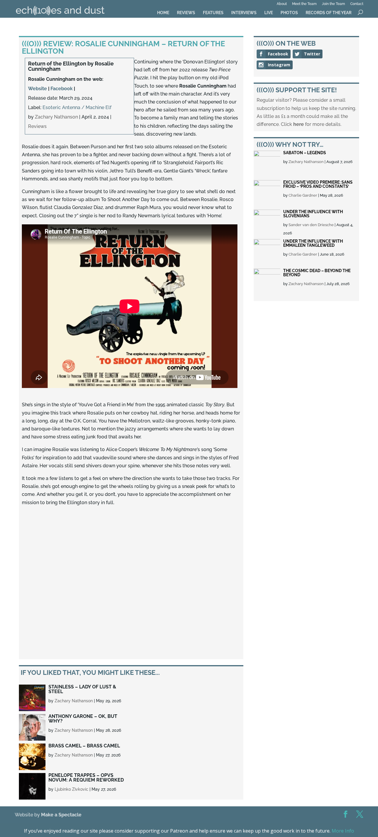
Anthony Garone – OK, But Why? (82, 718)
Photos (289, 13)
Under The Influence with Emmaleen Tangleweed (313, 243)
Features (213, 13)
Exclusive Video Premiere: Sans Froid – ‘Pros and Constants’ (318, 184)
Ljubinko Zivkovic (71, 789)
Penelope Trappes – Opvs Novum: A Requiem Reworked (86, 777)
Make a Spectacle (61, 815)
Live (268, 13)
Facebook (61, 88)
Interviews (244, 13)
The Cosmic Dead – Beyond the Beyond (317, 272)
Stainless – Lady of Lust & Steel (82, 689)
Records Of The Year (328, 13)
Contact (356, 4)
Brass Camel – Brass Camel (84, 746)
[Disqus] (131, 583)
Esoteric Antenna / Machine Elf (77, 107)
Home (163, 13)
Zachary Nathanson (56, 117)
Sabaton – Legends (304, 152)
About (282, 4)
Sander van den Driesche (311, 225)
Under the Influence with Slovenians (313, 213)
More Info (343, 831)
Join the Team (333, 4)
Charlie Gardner (303, 195)
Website (37, 88)
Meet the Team (304, 4)
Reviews (186, 13)
